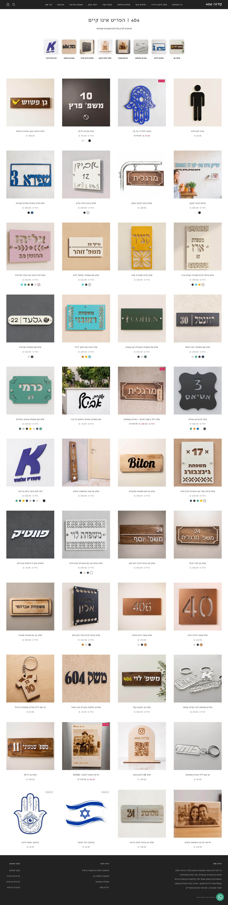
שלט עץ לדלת (30, 774)
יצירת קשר (104, 887)
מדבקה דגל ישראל (86, 842)
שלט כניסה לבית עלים (86, 203)
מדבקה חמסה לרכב (30, 842)
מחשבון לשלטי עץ (101, 875)
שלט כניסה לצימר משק (142, 203)
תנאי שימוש (14, 870)
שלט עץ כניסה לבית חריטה (142, 842)
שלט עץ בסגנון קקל (142, 707)
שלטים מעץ (141, 4)
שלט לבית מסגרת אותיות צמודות (30, 203)
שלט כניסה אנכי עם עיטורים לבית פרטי (197, 491)
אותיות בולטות (123, 4)
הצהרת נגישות (13, 887)
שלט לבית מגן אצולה (197, 419)
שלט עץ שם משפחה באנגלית (142, 491)
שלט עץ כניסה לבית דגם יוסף (142, 563)
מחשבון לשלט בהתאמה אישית (95, 870)
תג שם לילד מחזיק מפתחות (198, 774)
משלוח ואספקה (102, 881)
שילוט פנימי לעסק (198, 203)
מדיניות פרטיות (13, 881)
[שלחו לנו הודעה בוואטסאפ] (220, 897)
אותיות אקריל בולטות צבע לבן (30, 563)
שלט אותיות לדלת (86, 131)
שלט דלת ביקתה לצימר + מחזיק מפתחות (142, 419)
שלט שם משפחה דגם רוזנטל (197, 347)
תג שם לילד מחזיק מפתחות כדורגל (30, 707)
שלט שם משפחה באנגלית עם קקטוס (142, 347)
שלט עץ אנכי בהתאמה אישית (86, 491)
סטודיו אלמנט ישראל (202, 897)
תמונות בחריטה (76, 4)
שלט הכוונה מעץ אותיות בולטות (30, 131)
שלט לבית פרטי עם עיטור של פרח (30, 275)
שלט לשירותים (197, 131)
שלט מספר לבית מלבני (142, 635)
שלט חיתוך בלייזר (159, 4)
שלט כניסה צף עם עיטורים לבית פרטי (86, 563)
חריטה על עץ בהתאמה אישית (198, 842)
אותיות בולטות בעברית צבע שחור (86, 707)
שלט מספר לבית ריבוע (198, 635)
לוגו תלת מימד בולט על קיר (30, 491)
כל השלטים (177, 4)
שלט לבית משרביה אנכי (142, 275)
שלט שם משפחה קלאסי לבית (86, 275)
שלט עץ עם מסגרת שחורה (30, 635)
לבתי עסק (92, 4)
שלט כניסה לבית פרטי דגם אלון (86, 635)
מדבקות (60, 4)
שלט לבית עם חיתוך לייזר (86, 347)
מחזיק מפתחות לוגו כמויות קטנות (197, 707)
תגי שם (49, 4)
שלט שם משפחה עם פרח (30, 347)
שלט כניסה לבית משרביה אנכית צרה (198, 275)
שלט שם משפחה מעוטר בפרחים (30, 419)
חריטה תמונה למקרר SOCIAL (86, 774)
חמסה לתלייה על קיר (141, 131)
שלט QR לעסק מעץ (142, 774)
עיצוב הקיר (107, 4)
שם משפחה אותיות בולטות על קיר (86, 419)
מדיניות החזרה (13, 875)
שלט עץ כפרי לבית (197, 563)
